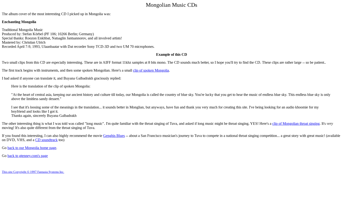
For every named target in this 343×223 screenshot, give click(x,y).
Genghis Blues (114, 136)
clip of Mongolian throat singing (296, 123)
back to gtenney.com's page (27, 156)
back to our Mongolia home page (31, 148)
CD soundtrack (46, 140)
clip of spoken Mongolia (151, 70)
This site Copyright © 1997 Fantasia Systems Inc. (33, 172)
